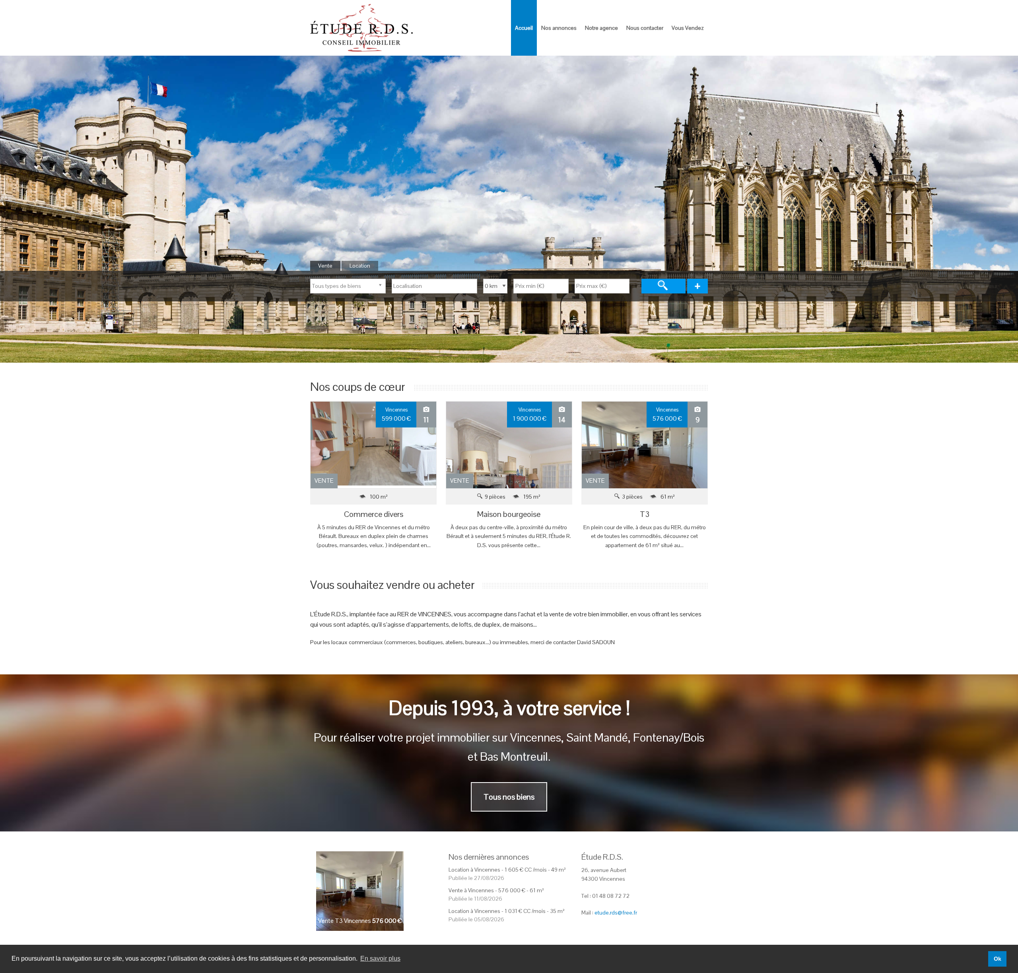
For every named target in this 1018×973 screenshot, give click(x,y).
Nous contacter (644, 27)
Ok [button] (997, 959)
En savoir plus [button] (380, 958)
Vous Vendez (688, 27)
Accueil (524, 27)
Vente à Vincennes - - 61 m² (496, 890)
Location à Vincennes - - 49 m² (507, 869)
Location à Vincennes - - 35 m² (507, 911)
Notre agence (601, 27)
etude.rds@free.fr (615, 912)
